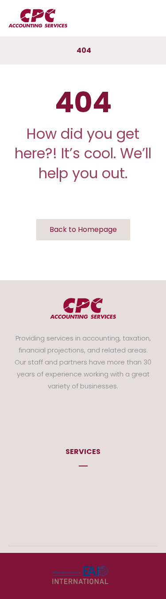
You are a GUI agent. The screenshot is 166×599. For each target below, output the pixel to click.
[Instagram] (83, 412)
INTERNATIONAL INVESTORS (88, 508)
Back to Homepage (83, 229)
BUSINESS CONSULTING (88, 494)
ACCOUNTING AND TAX (88, 481)
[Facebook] (70, 412)
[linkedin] (96, 412)
